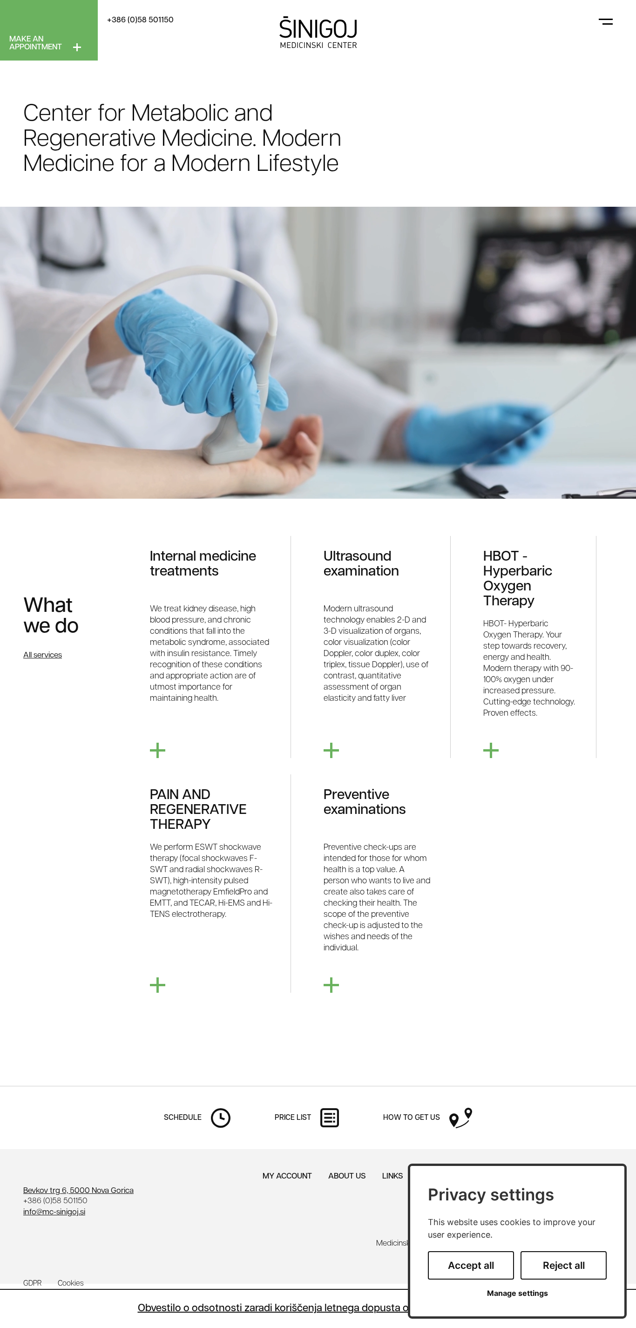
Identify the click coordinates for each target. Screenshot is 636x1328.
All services (42, 655)
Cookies (71, 1283)
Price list (293, 1118)
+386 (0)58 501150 (140, 20)
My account (287, 1176)
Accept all (471, 1265)
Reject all (564, 1265)
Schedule (183, 1118)
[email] (54, 1212)
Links (392, 1176)
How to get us (411, 1118)
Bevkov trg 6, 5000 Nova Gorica (78, 1191)
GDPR (32, 1283)
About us (347, 1176)
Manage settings (517, 1293)
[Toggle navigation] (606, 21)
